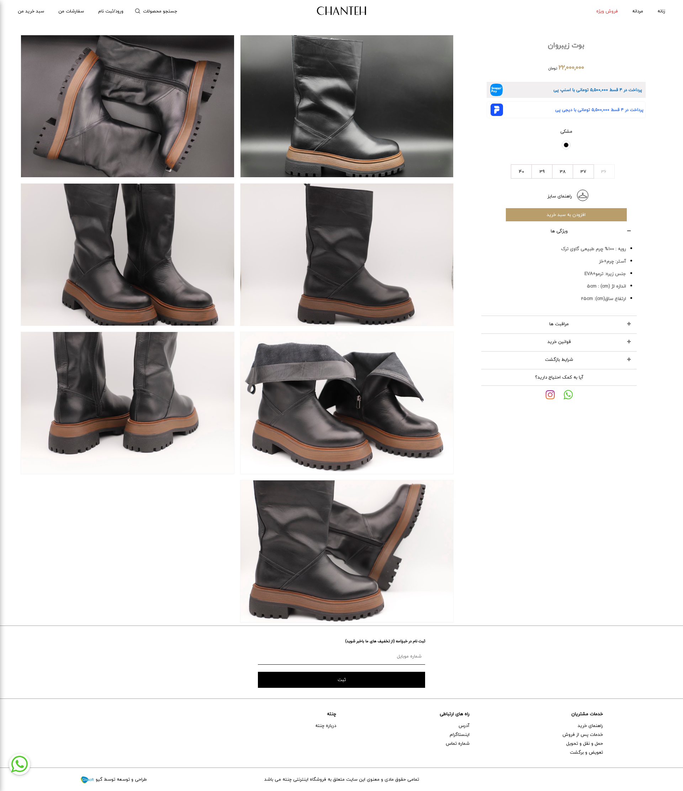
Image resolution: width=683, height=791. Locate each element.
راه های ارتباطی (455, 714)
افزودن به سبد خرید (566, 214)
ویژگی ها (559, 231)
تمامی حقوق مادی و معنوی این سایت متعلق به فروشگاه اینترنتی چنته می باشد (341, 779)
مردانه (637, 11)
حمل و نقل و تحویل (584, 743)
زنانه (661, 11)
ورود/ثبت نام (110, 11)
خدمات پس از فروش (582, 734)
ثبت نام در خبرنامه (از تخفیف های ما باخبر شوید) (385, 641)
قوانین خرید (559, 342)
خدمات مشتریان (587, 714)
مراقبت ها (559, 324)
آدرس (464, 725)
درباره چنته (325, 725)
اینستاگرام (460, 734)
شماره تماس (458, 743)
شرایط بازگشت (559, 359)
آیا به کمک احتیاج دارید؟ (559, 377)
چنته (331, 714)
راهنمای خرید (590, 725)
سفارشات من (71, 11)
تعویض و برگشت (586, 752)
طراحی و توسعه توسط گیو (120, 779)
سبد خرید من (31, 11)
